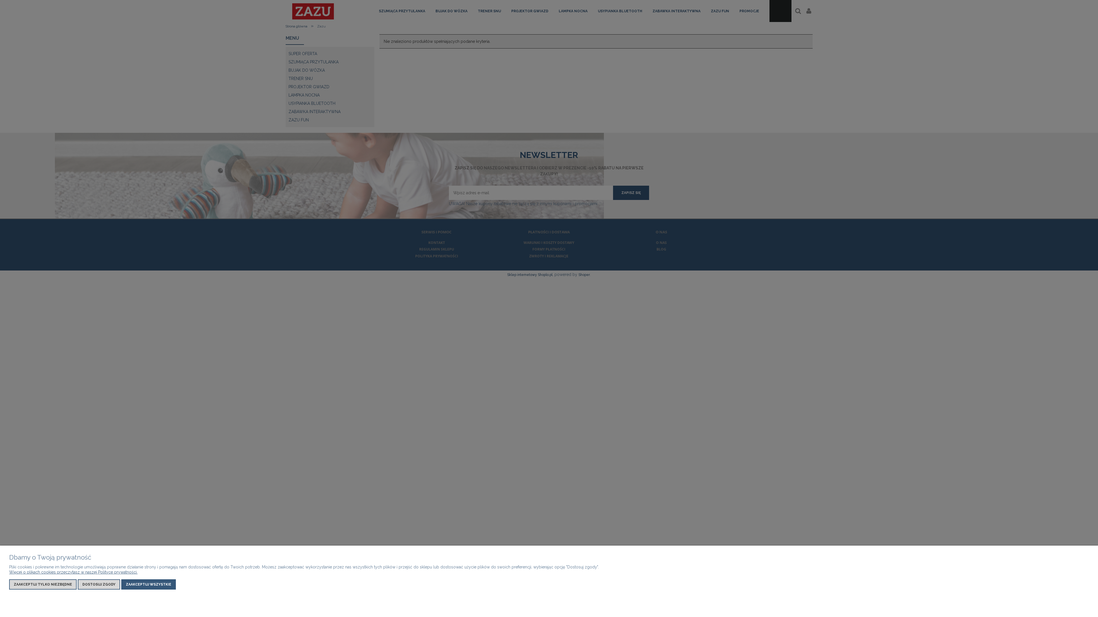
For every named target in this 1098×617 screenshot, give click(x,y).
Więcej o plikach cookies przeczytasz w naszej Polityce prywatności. (73, 572)
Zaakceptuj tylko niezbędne (43, 584)
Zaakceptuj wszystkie (148, 584)
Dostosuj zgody (99, 584)
